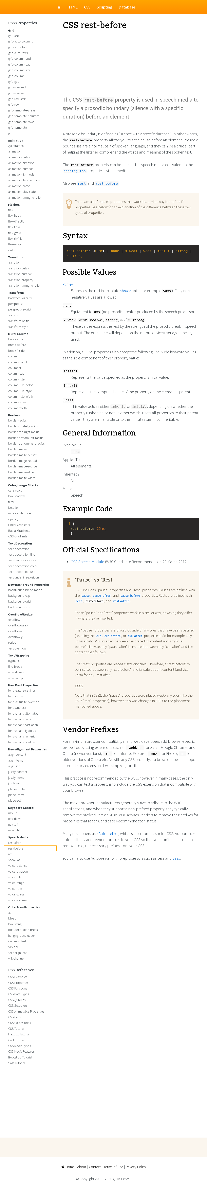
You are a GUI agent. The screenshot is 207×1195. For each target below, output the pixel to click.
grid (10, 133)
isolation (13, 507)
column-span (17, 402)
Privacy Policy (136, 1166)
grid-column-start (19, 70)
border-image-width (21, 478)
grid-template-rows (21, 122)
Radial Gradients (19, 531)
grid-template (17, 127)
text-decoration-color (22, 566)
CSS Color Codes (19, 1023)
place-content (17, 789)
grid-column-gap (19, 64)
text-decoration (18, 549)
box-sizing (14, 924)
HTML (72, 7)
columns (14, 356)
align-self (14, 766)
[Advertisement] (131, 63)
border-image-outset (22, 455)
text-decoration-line (21, 554)
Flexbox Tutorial (19, 1034)
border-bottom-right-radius (26, 443)
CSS (87, 7)
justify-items (16, 777)
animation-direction (21, 163)
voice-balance (17, 865)
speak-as (14, 860)
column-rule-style (20, 391)
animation (14, 151)
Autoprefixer (108, 833)
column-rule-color (20, 385)
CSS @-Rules (16, 1000)
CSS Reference (21, 970)
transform (14, 315)
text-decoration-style (22, 560)
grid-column (16, 76)
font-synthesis (17, 708)
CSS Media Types (19, 1046)
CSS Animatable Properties (26, 1011)
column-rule (16, 379)
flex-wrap (14, 244)
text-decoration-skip (21, 572)
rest (10, 854)
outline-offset (17, 941)
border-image (17, 449)
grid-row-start (17, 99)
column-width (17, 408)
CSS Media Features (21, 1051)
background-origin (20, 601)
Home (70, 1166)
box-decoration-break (23, 930)
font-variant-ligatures (22, 731)
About (81, 1166)
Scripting (104, 7)
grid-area (14, 36)
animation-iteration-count (25, 180)
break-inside (16, 351)
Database (127, 7)
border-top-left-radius (23, 426)
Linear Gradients (19, 525)
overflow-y (15, 637)
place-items (16, 795)
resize (12, 642)
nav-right (14, 830)
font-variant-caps (19, 719)
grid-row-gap (16, 93)
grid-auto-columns (20, 41)
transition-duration (20, 274)
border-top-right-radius (23, 432)
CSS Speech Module (87, 561)
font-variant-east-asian (23, 725)
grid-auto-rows (18, 53)
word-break (16, 672)
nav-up (12, 813)
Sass (176, 858)
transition (14, 262)
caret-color (15, 490)
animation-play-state (22, 192)
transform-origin (18, 321)
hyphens (13, 661)
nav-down (14, 819)
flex (10, 210)
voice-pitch (15, 877)
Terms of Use (113, 1166)
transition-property (20, 280)
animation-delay (19, 157)
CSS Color (15, 1017)
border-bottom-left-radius (25, 438)
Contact (95, 1166)
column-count (17, 362)
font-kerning (16, 696)
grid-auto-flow (17, 47)
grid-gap (13, 81)
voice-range (16, 883)
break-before (17, 345)
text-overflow (17, 648)
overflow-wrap (18, 625)
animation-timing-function (25, 197)
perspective (16, 304)
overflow (14, 620)
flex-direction (17, 221)
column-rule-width (20, 396)
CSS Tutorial (16, 1029)
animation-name (19, 186)
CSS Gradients (17, 536)
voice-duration (18, 871)
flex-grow (14, 233)
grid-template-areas (21, 110)
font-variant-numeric (21, 736)
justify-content (17, 772)
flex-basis (14, 215)
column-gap (16, 373)
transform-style (18, 327)
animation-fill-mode (21, 174)
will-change (16, 958)
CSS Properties (18, 983)
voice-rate (15, 889)
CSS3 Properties (22, 23)
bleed (12, 918)
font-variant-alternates (23, 713)
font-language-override (23, 702)
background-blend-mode (25, 590)
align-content (17, 754)
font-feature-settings (21, 690)
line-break (15, 666)
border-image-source (22, 466)
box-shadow (16, 496)
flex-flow (14, 227)
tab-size (13, 947)
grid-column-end (19, 58)
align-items (15, 760)
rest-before (15, 848)
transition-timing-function (24, 285)
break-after (15, 339)
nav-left (13, 824)
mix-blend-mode (19, 513)
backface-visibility (20, 298)
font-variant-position (21, 742)
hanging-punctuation (22, 935)
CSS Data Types (18, 994)
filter (11, 502)
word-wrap (15, 678)
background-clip (19, 595)
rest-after (14, 843)
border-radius (17, 420)
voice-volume (17, 900)
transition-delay (18, 268)
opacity (13, 519)
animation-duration (21, 169)
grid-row (13, 104)
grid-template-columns (23, 116)
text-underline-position (23, 577)
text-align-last (17, 953)
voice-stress (16, 894)
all (10, 912)
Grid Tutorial (16, 1040)
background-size (19, 607)
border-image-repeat (22, 461)
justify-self (14, 783)
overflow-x (15, 631)
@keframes (15, 146)
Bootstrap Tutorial (20, 1057)
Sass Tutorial (16, 1063)
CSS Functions (17, 988)
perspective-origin (20, 309)
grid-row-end (17, 87)
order (12, 250)
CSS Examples (17, 977)
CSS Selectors (17, 1005)
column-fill (15, 368)
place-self (15, 800)
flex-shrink (15, 238)
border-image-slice (21, 472)
